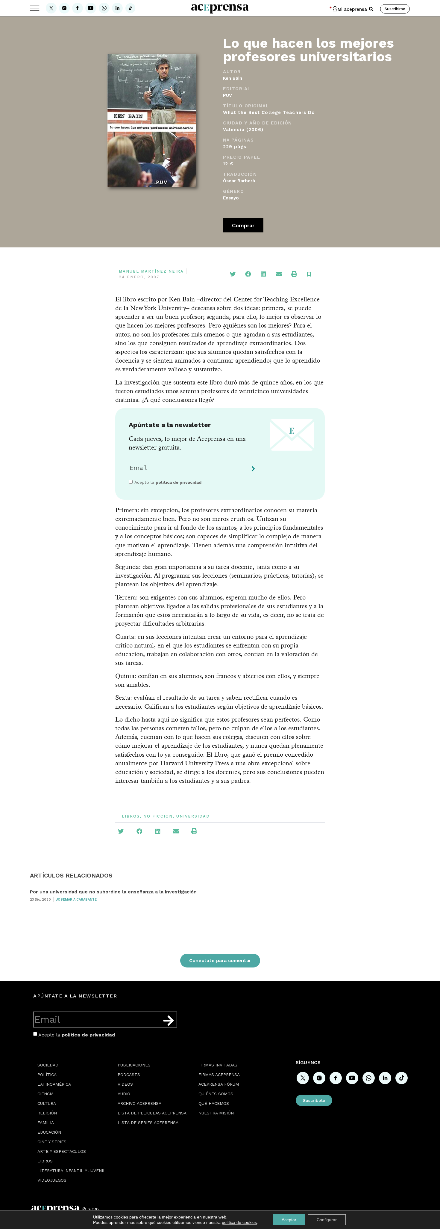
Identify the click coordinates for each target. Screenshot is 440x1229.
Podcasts (129, 1074)
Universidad (193, 816)
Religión (47, 1113)
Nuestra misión (216, 1113)
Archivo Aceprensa (139, 1103)
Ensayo (231, 198)
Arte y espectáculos (61, 1151)
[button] (371, 9)
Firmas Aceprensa (219, 1074)
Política (47, 1074)
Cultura (46, 1103)
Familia (45, 1122)
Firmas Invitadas (217, 1065)
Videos (125, 1084)
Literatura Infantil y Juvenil (71, 1170)
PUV (227, 95)
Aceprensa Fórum (218, 1084)
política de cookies (239, 1222)
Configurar (327, 1219)
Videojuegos (51, 1180)
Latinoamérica (54, 1084)
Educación (49, 1132)
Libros (131, 816)
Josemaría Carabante (76, 900)
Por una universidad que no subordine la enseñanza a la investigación (113, 892)
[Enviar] (252, 471)
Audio (124, 1093)
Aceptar (289, 1219)
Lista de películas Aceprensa (152, 1113)
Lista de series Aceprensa (148, 1122)
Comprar (243, 225)
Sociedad (47, 1065)
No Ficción (158, 816)
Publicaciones (134, 1065)
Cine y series (51, 1141)
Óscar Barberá (239, 181)
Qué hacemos (213, 1103)
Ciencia (45, 1093)
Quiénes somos (215, 1093)
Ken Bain (232, 78)
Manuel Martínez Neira (151, 271)
